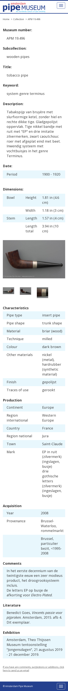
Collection (18, 19)
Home (6, 19)
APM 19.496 (34, 19)
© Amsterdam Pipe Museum (18, 686)
